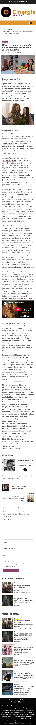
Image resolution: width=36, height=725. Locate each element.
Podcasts (13, 702)
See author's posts (25, 465)
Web (4, 555)
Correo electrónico (9, 549)
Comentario (7, 519)
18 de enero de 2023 (20, 52)
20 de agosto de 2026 (21, 593)
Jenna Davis (7, 180)
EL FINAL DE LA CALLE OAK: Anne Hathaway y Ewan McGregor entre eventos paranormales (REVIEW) (24, 689)
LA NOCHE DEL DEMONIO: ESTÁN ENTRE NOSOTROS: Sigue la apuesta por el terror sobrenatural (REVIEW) (23, 602)
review (9, 478)
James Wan (28, 476)
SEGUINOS (20, 702)
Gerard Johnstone (20, 476)
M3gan (4, 478)
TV (14, 700)
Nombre (6, 542)
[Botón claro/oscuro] (30, 23)
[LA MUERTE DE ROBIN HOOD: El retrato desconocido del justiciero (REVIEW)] (7, 587)
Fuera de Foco (28, 700)
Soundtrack (20, 700)
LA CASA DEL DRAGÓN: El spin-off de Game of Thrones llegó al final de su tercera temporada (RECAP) (24, 676)
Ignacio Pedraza (8, 52)
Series (15, 658)
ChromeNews (19, 723)
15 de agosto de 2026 (21, 668)
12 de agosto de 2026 (21, 694)
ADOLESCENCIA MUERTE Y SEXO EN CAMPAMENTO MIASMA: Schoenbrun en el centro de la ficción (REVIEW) (23, 651)
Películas (5, 41)
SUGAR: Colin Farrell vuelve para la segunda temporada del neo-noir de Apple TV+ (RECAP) (24, 663)
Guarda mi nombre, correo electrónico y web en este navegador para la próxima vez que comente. (18, 564)
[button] (2, 23)
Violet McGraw (8, 144)
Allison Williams (9, 160)
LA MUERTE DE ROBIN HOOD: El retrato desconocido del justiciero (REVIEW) (23, 588)
